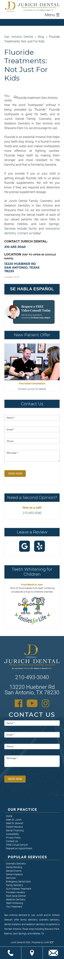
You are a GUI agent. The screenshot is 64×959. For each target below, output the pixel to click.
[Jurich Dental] (39, 7)
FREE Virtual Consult (17, 844)
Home (9, 816)
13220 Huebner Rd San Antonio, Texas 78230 (21, 267)
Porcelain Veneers (15, 892)
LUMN (47, 942)
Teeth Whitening (14, 903)
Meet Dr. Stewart (14, 823)
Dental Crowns (14, 870)
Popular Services (27, 857)
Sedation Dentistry (15, 899)
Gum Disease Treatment (18, 888)
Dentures (11, 878)
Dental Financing (15, 830)
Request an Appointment (19, 848)
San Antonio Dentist (18, 36)
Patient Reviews (14, 826)
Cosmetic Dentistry (16, 863)
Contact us (24, 233)
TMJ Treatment (14, 906)
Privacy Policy (13, 837)
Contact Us (12, 841)
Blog (41, 36)
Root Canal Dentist (16, 896)
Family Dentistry (14, 885)
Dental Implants (14, 874)
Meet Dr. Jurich (14, 819)
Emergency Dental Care (18, 881)
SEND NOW (15, 473)
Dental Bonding (14, 867)
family (33, 228)
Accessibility (12, 834)
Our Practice (22, 810)
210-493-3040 (15, 247)
